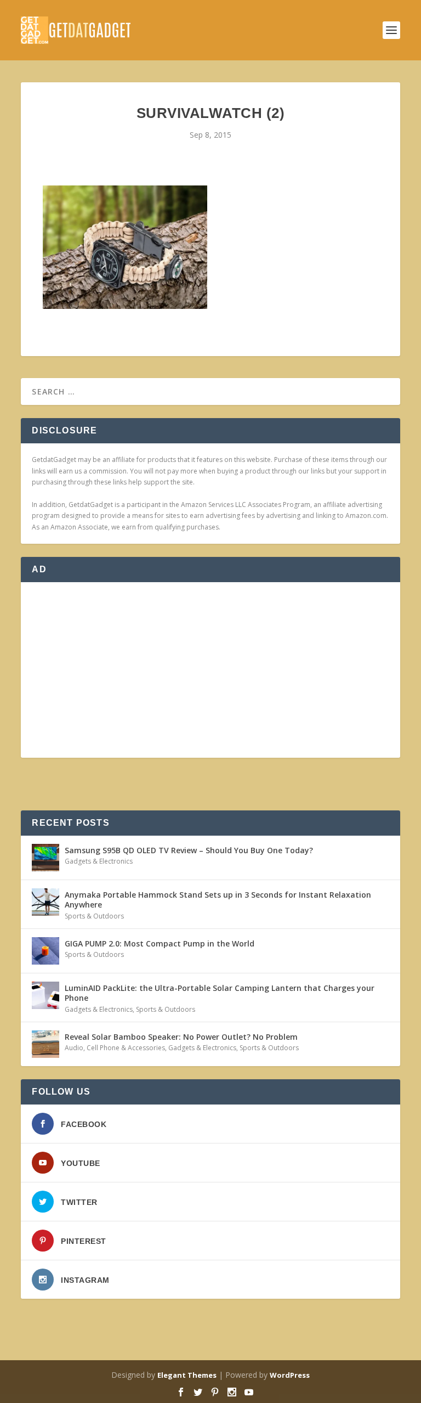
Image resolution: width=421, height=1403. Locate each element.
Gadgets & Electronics (99, 861)
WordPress (290, 1375)
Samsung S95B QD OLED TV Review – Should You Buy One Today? (189, 850)
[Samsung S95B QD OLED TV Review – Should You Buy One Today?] (45, 857)
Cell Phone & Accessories (126, 1047)
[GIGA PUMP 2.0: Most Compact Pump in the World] (45, 951)
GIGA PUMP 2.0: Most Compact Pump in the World (159, 943)
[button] (125, 247)
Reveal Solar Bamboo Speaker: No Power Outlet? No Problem (181, 1037)
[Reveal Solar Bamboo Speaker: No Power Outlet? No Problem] (45, 1044)
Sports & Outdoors (94, 916)
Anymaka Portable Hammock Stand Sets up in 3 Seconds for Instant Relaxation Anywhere (218, 899)
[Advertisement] (210, 670)
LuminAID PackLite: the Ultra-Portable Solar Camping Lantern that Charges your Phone (219, 993)
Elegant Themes (187, 1375)
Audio (74, 1047)
